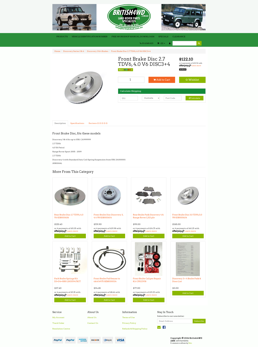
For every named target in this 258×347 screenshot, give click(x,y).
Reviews (93, 123)
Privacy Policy (129, 323)
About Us (91, 317)
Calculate (195, 98)
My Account (58, 317)
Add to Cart (163, 79)
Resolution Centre (61, 329)
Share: (121, 70)
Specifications (77, 123)
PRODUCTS (62, 36)
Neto (190, 343)
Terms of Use (128, 317)
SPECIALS (163, 36)
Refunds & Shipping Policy (134, 329)
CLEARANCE (178, 36)
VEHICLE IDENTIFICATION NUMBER (90, 36)
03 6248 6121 (147, 43)
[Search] (199, 43)
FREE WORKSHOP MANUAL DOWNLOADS (133, 36)
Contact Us (92, 323)
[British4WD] (129, 16)
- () (161, 43)
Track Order (58, 323)
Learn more (196, 66)
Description (60, 123)
